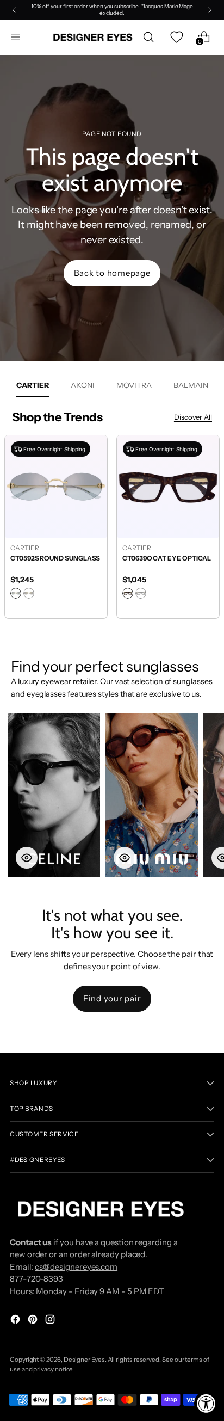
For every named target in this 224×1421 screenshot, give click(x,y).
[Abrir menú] (15, 37)
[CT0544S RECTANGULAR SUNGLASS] (168, 486)
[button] (54, 795)
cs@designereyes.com (76, 1267)
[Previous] (14, 10)
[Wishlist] (176, 37)
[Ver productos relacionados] (27, 858)
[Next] (210, 10)
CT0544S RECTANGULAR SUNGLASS (161, 562)
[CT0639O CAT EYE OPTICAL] (56, 486)
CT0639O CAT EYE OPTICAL (54, 558)
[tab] (32, 385)
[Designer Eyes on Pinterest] (33, 1321)
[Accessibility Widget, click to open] (206, 1403)
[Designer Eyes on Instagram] (51, 1321)
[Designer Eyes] (93, 37)
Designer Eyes (84, 1359)
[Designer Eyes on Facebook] (16, 1321)
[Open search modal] (148, 37)
